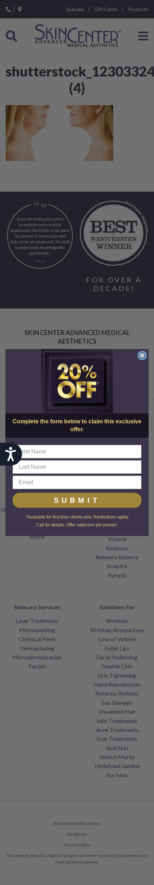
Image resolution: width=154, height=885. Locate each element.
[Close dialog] (142, 355)
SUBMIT (77, 500)
